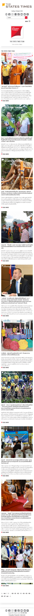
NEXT (7, 596)
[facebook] (9, 14)
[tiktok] (18, 14)
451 (15, 593)
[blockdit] (27, 14)
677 (5, 596)
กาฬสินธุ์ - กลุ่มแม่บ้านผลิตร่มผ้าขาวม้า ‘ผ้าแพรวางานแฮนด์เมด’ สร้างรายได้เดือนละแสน (15, 354)
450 (12, 593)
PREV (5, 593)
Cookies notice (22, 615)
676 (2, 596)
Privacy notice (17, 615)
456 (29, 593)
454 (24, 593)
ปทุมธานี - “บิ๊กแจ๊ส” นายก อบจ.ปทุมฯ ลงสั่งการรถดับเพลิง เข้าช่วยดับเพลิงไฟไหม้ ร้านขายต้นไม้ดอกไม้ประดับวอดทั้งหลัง (17, 246)
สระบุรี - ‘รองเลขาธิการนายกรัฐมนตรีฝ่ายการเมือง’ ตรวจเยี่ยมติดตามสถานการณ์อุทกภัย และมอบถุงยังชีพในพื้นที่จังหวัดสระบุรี (16, 461)
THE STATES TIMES (24, 613)
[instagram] (12, 14)
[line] (15, 14)
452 (18, 593)
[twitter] (25, 14)
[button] (28, 21)
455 (26, 593)
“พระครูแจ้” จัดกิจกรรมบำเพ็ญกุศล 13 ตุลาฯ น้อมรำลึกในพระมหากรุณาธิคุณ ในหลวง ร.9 (16, 87)
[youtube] (22, 14)
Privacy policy (11, 615)
